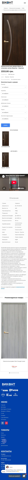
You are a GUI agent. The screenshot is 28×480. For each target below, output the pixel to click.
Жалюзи (3, 441)
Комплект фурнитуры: (7, 115)
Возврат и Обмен (5, 411)
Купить (5, 125)
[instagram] (6, 423)
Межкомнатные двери (14, 8)
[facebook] (2, 423)
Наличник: (4, 97)
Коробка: (3, 90)
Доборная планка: (5, 103)
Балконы (3, 435)
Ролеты (3, 443)
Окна (2, 433)
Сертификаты (4, 417)
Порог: (3, 109)
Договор (3, 407)
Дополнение (4, 445)
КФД (23, 8)
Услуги (3, 439)
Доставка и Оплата (6, 409)
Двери (3, 437)
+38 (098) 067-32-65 (6, 456)
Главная (6, 8)
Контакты (3, 419)
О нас (2, 413)
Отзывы (3, 415)
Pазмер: (3, 84)
